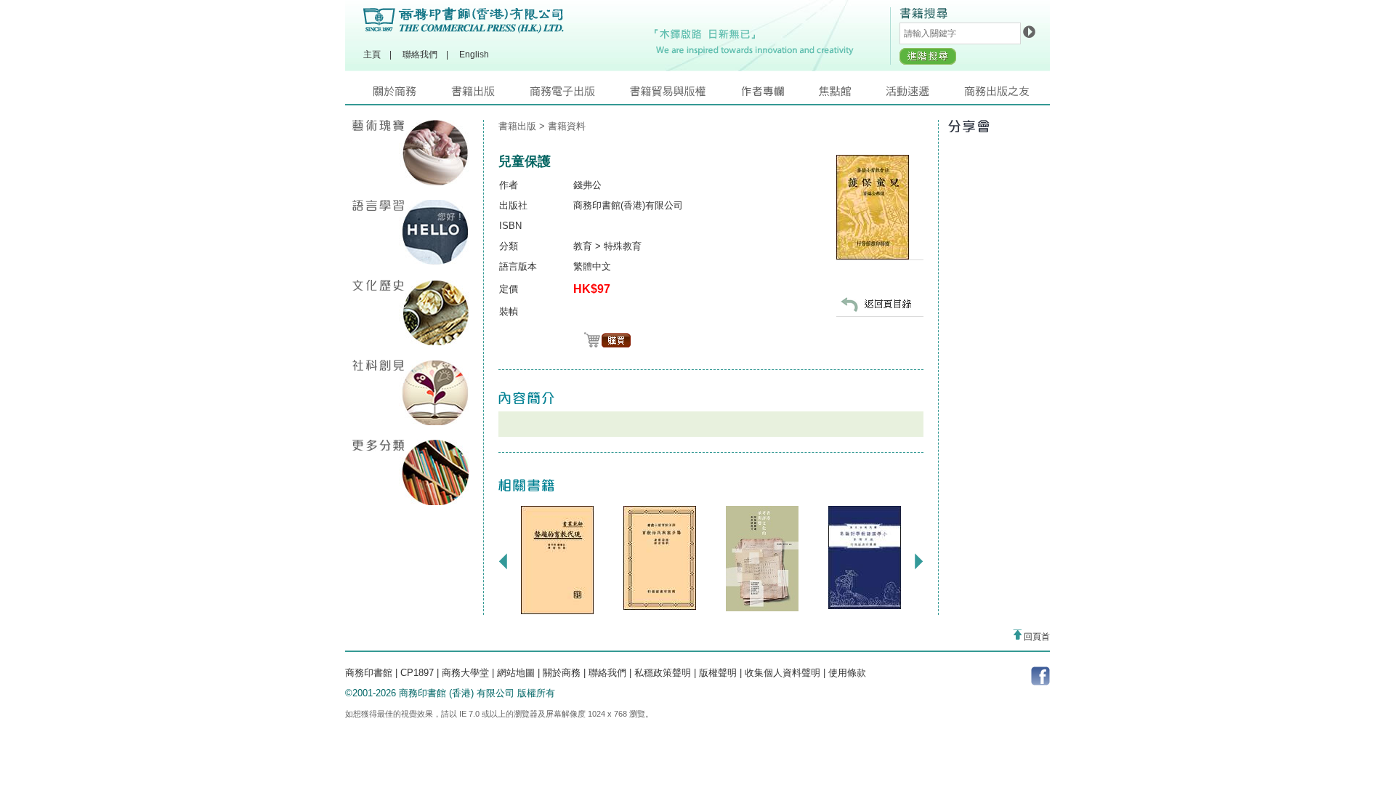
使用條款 (847, 672)
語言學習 (410, 232)
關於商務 (412, 95)
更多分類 (410, 472)
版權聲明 (718, 672)
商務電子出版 (580, 95)
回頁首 (1036, 637)
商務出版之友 (1003, 95)
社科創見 (410, 392)
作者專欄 (779, 95)
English (474, 54)
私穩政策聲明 (662, 672)
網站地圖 (516, 672)
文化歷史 (410, 312)
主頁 (372, 54)
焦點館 (852, 95)
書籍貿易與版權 (685, 95)
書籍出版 (490, 95)
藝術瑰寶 (410, 152)
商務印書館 (368, 672)
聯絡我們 (420, 54)
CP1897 (417, 672)
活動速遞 (925, 95)
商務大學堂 (465, 672)
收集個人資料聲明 (782, 672)
